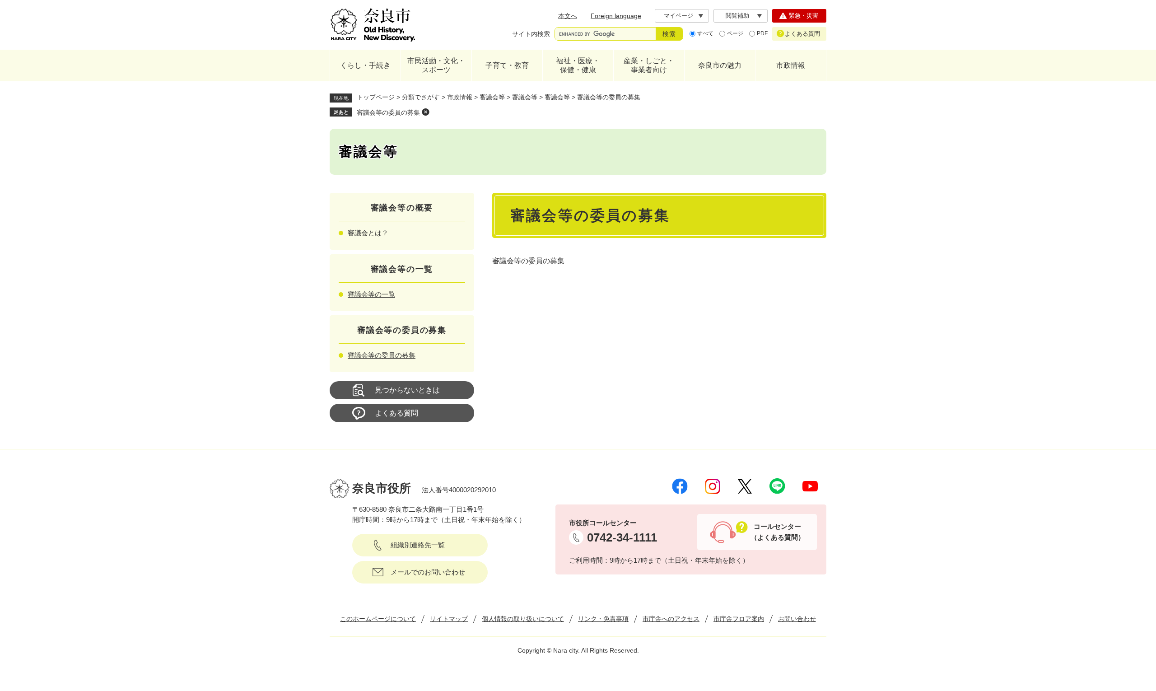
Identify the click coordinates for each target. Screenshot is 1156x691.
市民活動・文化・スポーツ (436, 65)
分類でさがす (421, 97)
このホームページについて (378, 618)
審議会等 (492, 97)
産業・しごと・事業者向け (649, 65)
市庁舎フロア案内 (738, 618)
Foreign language (616, 15)
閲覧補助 (737, 15)
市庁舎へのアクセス (671, 618)
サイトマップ (449, 618)
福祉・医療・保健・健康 (578, 65)
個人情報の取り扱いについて (523, 618)
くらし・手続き (365, 65)
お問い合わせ (797, 618)
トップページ (376, 97)
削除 (425, 112)
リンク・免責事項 (603, 618)
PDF (762, 33)
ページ (735, 33)
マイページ (678, 15)
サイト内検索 (531, 33)
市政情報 (790, 65)
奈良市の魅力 (719, 65)
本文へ (567, 15)
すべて (705, 33)
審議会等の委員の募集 (388, 112)
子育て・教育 (507, 65)
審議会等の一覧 (371, 294)
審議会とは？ (368, 233)
